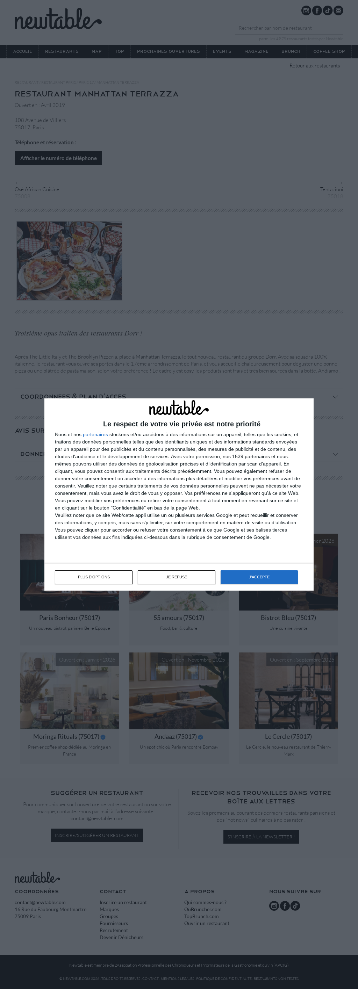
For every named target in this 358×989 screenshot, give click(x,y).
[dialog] (179, 494)
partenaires (95, 434)
